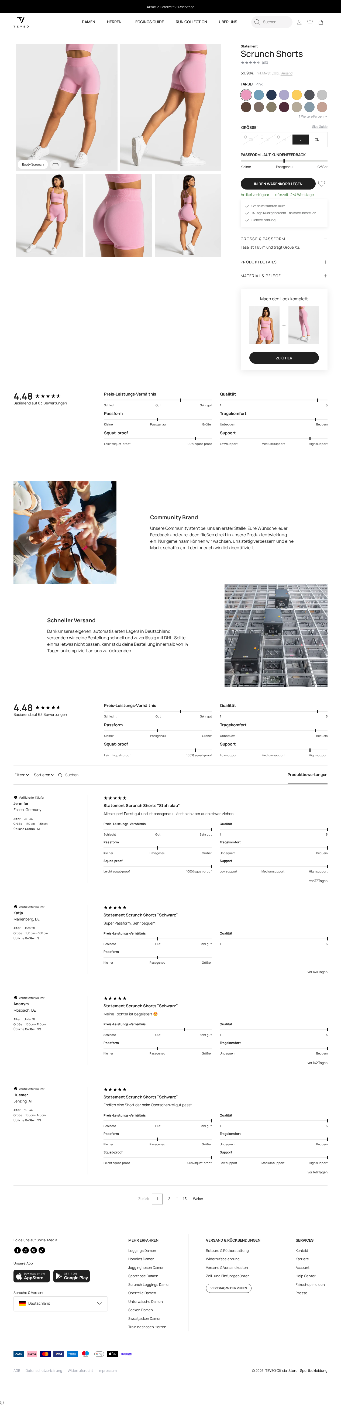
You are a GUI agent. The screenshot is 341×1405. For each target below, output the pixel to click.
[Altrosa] (322, 107)
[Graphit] (309, 95)
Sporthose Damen (143, 1275)
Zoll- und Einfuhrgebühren (228, 1275)
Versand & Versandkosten (227, 1267)
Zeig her (284, 357)
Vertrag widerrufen (229, 1288)
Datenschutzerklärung (44, 1370)
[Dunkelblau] (271, 95)
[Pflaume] (284, 107)
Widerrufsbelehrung (223, 1258)
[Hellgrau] (322, 95)
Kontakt (302, 1250)
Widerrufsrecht (80, 1370)
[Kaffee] (246, 107)
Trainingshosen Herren (147, 1326)
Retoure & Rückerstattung (227, 1250)
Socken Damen (140, 1309)
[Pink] (246, 95)
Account (302, 1267)
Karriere (302, 1258)
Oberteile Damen (142, 1292)
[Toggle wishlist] (322, 184)
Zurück (143, 1199)
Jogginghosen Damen (146, 1267)
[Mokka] (259, 107)
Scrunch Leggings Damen (149, 1284)
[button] (271, 22)
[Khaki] (271, 107)
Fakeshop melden (310, 1284)
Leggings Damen (142, 1250)
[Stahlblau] (309, 107)
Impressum (107, 1370)
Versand (286, 73)
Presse (301, 1292)
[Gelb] (297, 95)
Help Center (306, 1275)
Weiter (198, 1199)
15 (185, 1199)
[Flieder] (284, 95)
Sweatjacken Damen (144, 1318)
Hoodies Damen (141, 1258)
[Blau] (259, 95)
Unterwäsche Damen (145, 1301)
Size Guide (320, 126)
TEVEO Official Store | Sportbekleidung (296, 1370)
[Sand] (297, 107)
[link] (321, 22)
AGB (16, 1370)
